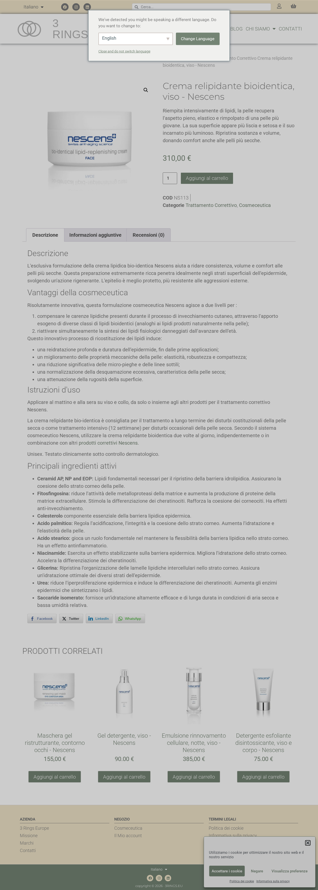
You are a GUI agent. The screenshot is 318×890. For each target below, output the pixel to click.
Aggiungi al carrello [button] (55, 777)
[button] (307, 842)
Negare (257, 871)
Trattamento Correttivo (233, 58)
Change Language (197, 38)
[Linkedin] (87, 7)
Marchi (27, 843)
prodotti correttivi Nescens (108, 443)
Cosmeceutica (255, 205)
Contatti (290, 29)
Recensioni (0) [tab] (148, 235)
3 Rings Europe (34, 828)
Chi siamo (258, 29)
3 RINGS (70, 29)
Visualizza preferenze (290, 871)
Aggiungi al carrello (207, 178)
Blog (236, 29)
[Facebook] (65, 7)
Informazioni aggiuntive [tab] (95, 235)
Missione (29, 835)
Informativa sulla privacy (273, 881)
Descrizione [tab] (45, 235)
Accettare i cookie (227, 871)
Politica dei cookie (242, 881)
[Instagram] (76, 7)
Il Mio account (128, 835)
